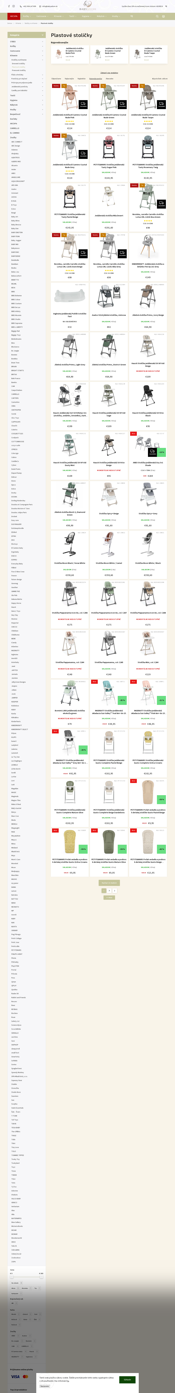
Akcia (15, 1288)
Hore (110, 897)
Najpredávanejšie (95, 79)
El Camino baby (19, 1351)
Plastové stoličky (18, 67)
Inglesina (31, 1357)
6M (14, 1303)
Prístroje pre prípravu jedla (21, 82)
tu (68, 1381)
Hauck (33, 1351)
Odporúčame (56, 79)
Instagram (13, 6)
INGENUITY (17, 1357)
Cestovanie (15, 51)
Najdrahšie (81, 79)
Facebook (8, 6)
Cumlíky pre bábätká (19, 90)
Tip (37, 1288)
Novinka (26, 1288)
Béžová (16, 1319)
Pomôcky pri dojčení (19, 78)
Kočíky (13, 46)
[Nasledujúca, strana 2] (109, 890)
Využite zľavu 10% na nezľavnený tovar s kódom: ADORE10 (142, 6)
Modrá (15, 1314)
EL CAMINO (14, 133)
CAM (15, 1346)
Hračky (13, 109)
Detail (76, 98)
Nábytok (14, 104)
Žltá (37, 1319)
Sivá (37, 1314)
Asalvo (26, 1336)
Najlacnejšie (69, 79)
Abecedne (109, 79)
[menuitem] (13, 16)
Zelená (27, 1314)
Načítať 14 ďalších (109, 883)
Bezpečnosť (15, 114)
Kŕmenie (13, 55)
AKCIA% (13, 123)
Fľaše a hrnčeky (17, 74)
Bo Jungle (17, 1341)
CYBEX (13, 41)
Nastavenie (44, 1386)
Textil (12, 95)
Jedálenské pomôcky (19, 86)
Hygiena (13, 100)
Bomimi (30, 1341)
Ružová (16, 1325)
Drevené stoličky (18, 63)
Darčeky (13, 119)
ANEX (15, 1336)
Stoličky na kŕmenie (19, 60)
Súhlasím (127, 1379)
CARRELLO (14, 128)
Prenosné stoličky (19, 70)
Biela (27, 1319)
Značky (13, 137)
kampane (16, 1293)
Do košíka (63, 98)
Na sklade (17, 1283)
